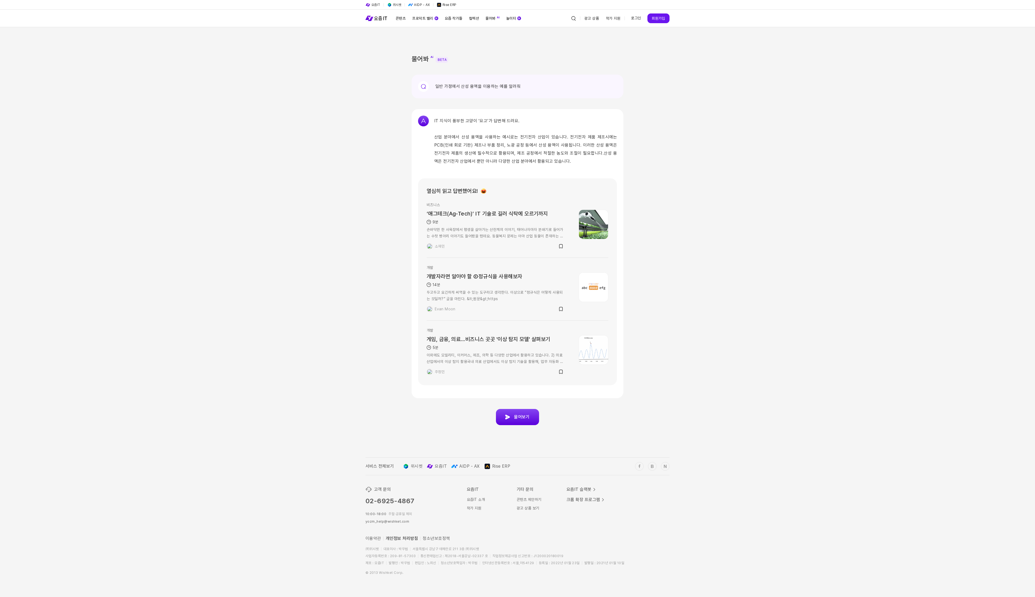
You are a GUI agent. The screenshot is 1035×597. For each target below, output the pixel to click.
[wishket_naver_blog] (665, 466)
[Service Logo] (376, 18)
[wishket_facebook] (639, 466)
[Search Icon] (573, 18)
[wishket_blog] (652, 466)
